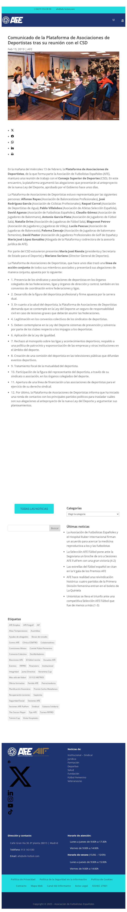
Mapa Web (37, 885)
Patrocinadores (49, 683)
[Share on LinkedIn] (12, 148)
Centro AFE (14, 642)
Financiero (34, 665)
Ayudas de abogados (18, 636)
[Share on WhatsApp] (12, 142)
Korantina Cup (45, 671)
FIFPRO (23, 665)
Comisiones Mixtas (17, 648)
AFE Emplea (14, 625)
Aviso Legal (81, 885)
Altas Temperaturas (18, 630)
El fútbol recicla (33, 660)
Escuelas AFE (49, 660)
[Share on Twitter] (12, 130)
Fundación (73, 773)
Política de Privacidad (23, 879)
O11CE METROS (36, 677)
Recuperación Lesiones (19, 695)
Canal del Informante (59, 885)
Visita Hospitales (30, 718)
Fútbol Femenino (77, 777)
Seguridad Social (16, 700)
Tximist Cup (14, 718)
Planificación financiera (19, 689)
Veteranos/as (75, 781)
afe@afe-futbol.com (28, 856)
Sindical (35, 706)
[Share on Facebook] (12, 136)
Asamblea (35, 630)
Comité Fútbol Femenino (41, 648)
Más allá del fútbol (17, 677)
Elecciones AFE (16, 660)
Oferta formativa (16, 683)
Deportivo (73, 766)
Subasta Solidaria (50, 706)
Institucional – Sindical (80, 755)
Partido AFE (33, 683)
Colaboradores (47, 642)
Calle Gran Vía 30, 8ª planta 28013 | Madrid (34, 843)
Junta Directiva (28, 671)
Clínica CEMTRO (30, 642)
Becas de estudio (39, 636)
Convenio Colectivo (18, 654)
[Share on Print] (12, 154)
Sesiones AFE (34, 700)
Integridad (14, 671)
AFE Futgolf (28, 625)
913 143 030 (27, 849)
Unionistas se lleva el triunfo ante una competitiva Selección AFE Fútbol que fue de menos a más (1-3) (91, 600)
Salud (71, 770)
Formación (73, 762)
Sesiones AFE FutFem (19, 706)
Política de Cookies (102, 879)
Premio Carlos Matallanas (46, 689)
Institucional (47, 665)
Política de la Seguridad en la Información (63, 879)
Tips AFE (33, 712)
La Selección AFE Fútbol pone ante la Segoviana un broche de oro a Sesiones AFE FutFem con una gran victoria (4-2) (92, 556)
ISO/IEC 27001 (99, 885)
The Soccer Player (17, 712)
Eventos (12, 665)
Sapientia (38, 695)
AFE (29, 49)
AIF (38, 625)
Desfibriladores (37, 654)
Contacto (21, 885)
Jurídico (72, 758)
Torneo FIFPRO (46, 712)
